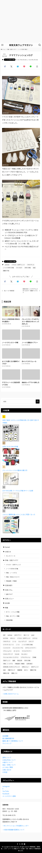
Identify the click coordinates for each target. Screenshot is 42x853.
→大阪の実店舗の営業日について (13, 830)
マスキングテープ (8, 654)
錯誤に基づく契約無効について (12, 741)
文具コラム (8, 590)
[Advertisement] (21, 21)
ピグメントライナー (30, 648)
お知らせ (8, 552)
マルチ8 (17, 654)
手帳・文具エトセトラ (12, 577)
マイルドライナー (26, 651)
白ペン (26, 670)
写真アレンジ (6, 660)
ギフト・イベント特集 (12, 612)
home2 (7, 547)
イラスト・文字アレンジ (18, 264)
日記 (34, 267)
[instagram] (22, 844)
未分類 (7, 603)
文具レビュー (9, 598)
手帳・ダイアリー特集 (12, 616)
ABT (4, 635)
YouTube (5, 791)
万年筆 (34, 657)
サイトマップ (6, 743)
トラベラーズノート (8, 644)
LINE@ (4, 772)
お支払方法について (9, 760)
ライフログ (19, 267)
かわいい (12, 638)
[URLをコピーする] (37, 66)
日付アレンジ (34, 667)
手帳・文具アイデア (11, 560)
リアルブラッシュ (25, 657)
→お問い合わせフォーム (10, 694)
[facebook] (17, 844)
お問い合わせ (6, 770)
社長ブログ (9, 594)
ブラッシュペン (7, 651)
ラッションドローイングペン (10, 657)
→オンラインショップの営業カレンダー (15, 826)
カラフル (35, 638)
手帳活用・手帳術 (11, 581)
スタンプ (31, 641)
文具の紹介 (8, 585)
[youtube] (24, 844)
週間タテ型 (6, 270)
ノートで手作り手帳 (9, 59)
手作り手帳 (27, 267)
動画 (14, 660)
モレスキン (24, 654)
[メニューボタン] (2, 45)
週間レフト (14, 673)
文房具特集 (9, 620)
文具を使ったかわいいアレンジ (11, 667)
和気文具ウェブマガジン (21, 45)
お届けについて (7, 762)
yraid (32, 635)
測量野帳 (19, 670)
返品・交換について (9, 765)
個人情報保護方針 (8, 738)
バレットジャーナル (18, 648)
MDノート (26, 635)
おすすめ (5, 638)
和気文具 (19, 660)
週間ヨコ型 (6, 673)
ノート (18, 644)
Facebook (5, 794)
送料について (6, 757)
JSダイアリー (17, 635)
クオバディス (30, 264)
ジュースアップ (22, 641)
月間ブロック (11, 670)
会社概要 (5, 736)
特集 (6, 608)
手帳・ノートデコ (11, 573)
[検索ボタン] (39, 45)
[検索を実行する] (38, 401)
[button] (5, 66)
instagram (6, 786)
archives (7, 264)
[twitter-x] (20, 844)
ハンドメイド (6, 648)
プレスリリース (10, 556)
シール (14, 641)
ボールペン (17, 651)
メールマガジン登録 (9, 796)
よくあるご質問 (7, 767)
